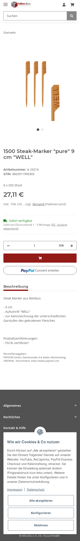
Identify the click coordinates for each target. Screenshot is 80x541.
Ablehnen (41, 525)
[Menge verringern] (8, 245)
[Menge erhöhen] (71, 245)
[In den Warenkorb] (6, 46)
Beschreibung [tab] (15, 287)
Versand (38, 204)
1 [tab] (38, 129)
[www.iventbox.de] (21, 5)
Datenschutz (36, 489)
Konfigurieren (41, 513)
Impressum (14, 489)
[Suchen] (72, 15)
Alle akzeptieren (41, 500)
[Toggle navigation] (5, 2)
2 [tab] (42, 129)
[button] (64, 4)
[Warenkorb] (72, 4)
